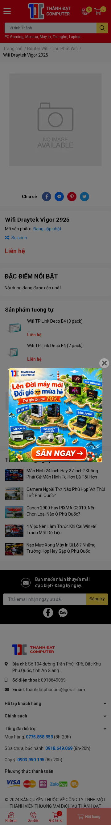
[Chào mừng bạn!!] (55, 415)
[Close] (104, 363)
